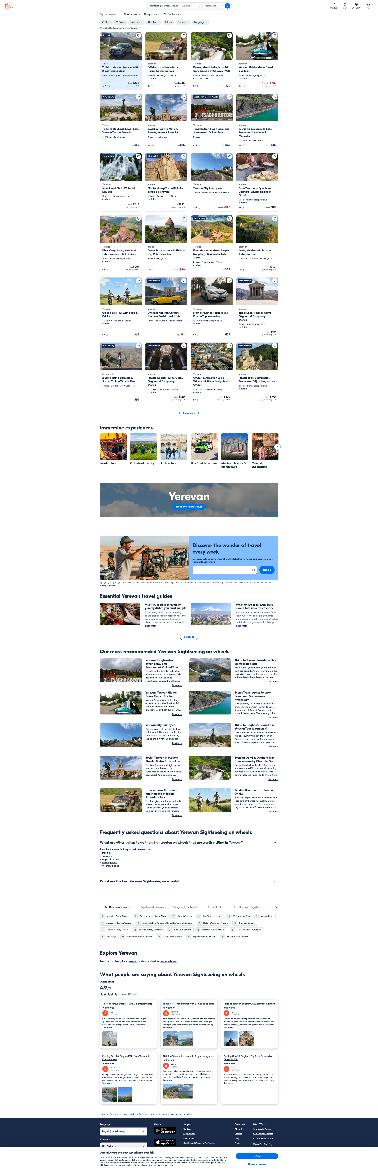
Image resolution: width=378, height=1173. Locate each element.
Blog (237, 1138)
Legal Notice (189, 1133)
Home (103, 1114)
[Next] (277, 447)
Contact (187, 1129)
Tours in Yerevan (158, 1114)
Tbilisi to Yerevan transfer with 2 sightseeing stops (128, 1003)
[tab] (118, 907)
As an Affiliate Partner (263, 1138)
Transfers (107, 856)
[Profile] (368, 4)
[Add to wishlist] (138, 35)
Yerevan (133, 961)
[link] (121, 61)
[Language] (356, 4)
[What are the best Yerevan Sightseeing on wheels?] (275, 881)
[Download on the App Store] (165, 1143)
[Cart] (345, 4)
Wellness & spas (110, 866)
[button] (121, 61)
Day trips (106, 853)
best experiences (168, 961)
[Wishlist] (333, 4)
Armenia (114, 1114)
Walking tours (109, 862)
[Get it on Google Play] (165, 1131)
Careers (238, 1133)
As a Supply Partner (262, 1129)
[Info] (140, 28)
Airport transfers (110, 859)
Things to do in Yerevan (134, 1114)
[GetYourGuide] (9, 6)
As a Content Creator (263, 1133)
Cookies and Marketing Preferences (199, 1143)
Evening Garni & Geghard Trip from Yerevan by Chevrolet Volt (126, 1058)
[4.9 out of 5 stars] (109, 994)
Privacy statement (108, 585)
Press (237, 1143)
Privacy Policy (189, 1138)
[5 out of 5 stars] (128, 1008)
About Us (239, 1129)
